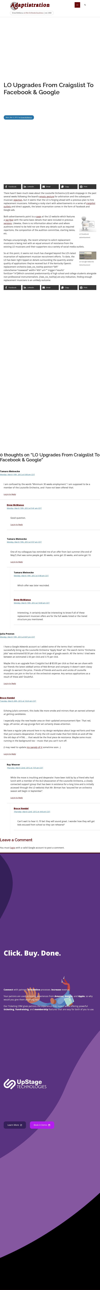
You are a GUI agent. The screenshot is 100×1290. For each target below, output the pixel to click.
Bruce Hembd (7, 697)
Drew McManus (26, 117)
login (12, 847)
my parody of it (34, 747)
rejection (17, 199)
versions (8, 223)
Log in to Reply (10, 494)
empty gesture (46, 196)
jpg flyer (9, 219)
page (38, 216)
